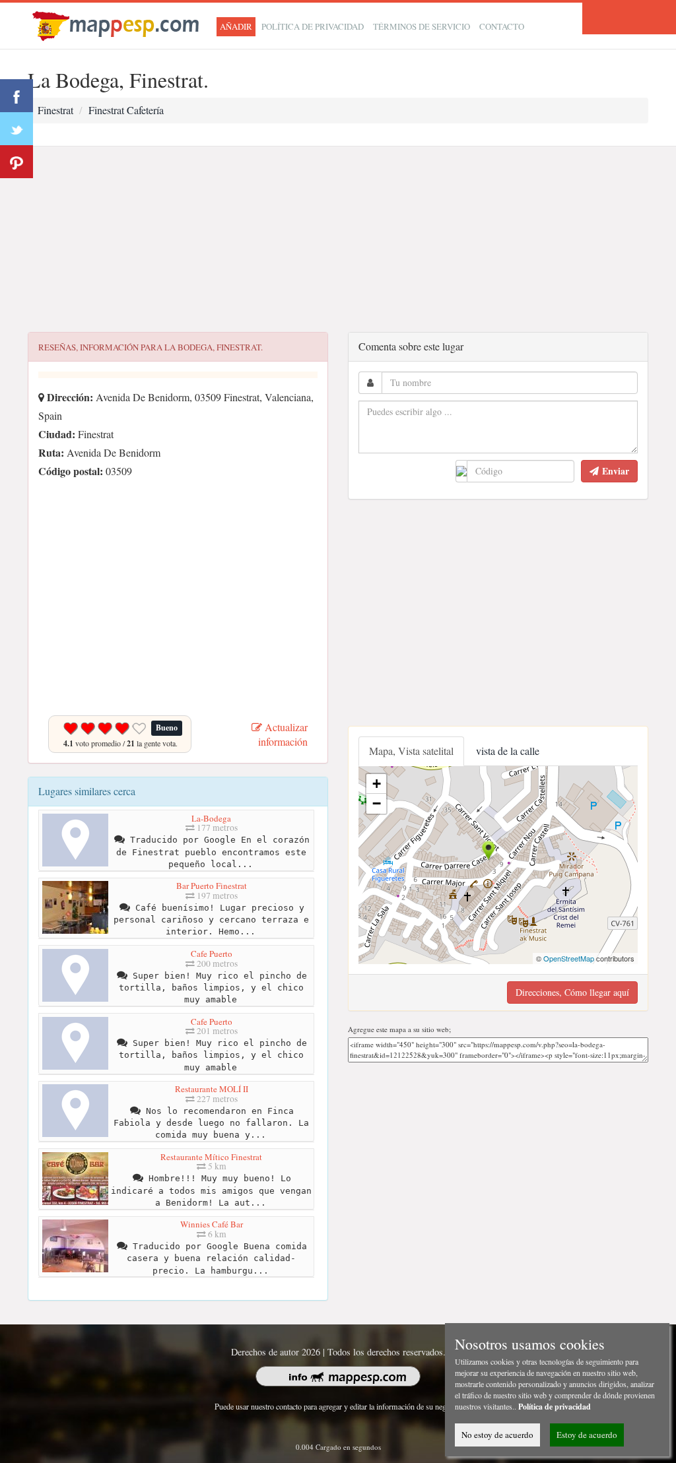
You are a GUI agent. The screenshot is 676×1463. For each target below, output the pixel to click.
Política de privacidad (312, 26)
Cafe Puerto (211, 953)
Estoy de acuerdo (587, 1435)
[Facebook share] (16, 95)
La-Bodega (211, 818)
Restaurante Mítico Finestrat (211, 1157)
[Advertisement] (338, 239)
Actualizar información (283, 734)
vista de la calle (507, 751)
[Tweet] (16, 128)
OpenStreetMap (568, 958)
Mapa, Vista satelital (411, 751)
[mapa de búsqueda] (117, 24)
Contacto (501, 26)
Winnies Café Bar (211, 1224)
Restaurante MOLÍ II (211, 1089)
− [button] (376, 803)
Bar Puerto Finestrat (211, 886)
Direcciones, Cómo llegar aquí (572, 992)
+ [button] (376, 783)
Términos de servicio (421, 26)
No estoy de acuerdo (497, 1435)
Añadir (236, 26)
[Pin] (16, 161)
